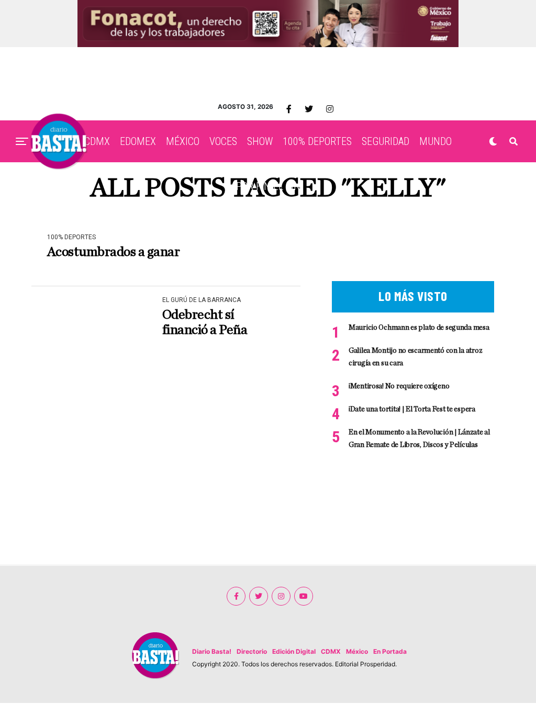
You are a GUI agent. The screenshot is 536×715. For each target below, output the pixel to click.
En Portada (390, 651)
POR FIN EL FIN (268, 186)
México (357, 651)
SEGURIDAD (385, 141)
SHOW (260, 141)
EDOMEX (138, 141)
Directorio (252, 651)
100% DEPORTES (317, 141)
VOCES (223, 141)
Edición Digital (294, 651)
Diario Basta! (211, 651)
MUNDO (435, 141)
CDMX (97, 141)
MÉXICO (182, 141)
